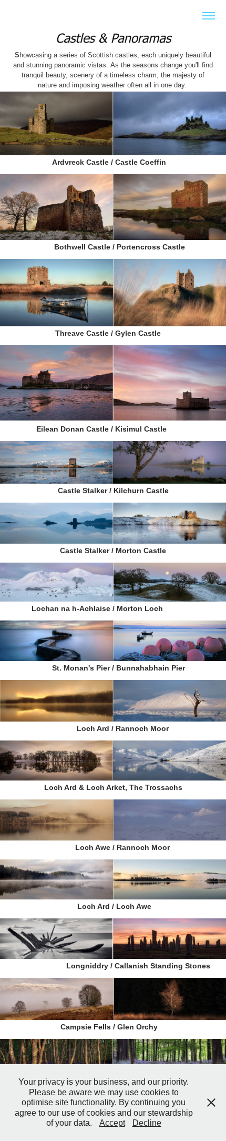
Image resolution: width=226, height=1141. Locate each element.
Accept (112, 1122)
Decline (146, 1122)
